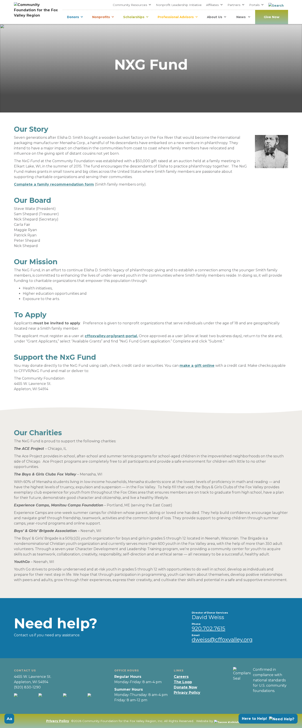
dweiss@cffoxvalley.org (222, 639)
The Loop (183, 682)
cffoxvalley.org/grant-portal (111, 336)
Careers (181, 677)
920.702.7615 (208, 628)
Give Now (271, 17)
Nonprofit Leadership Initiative (179, 5)
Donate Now (185, 687)
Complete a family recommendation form (54, 184)
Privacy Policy (187, 692)
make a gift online (197, 365)
